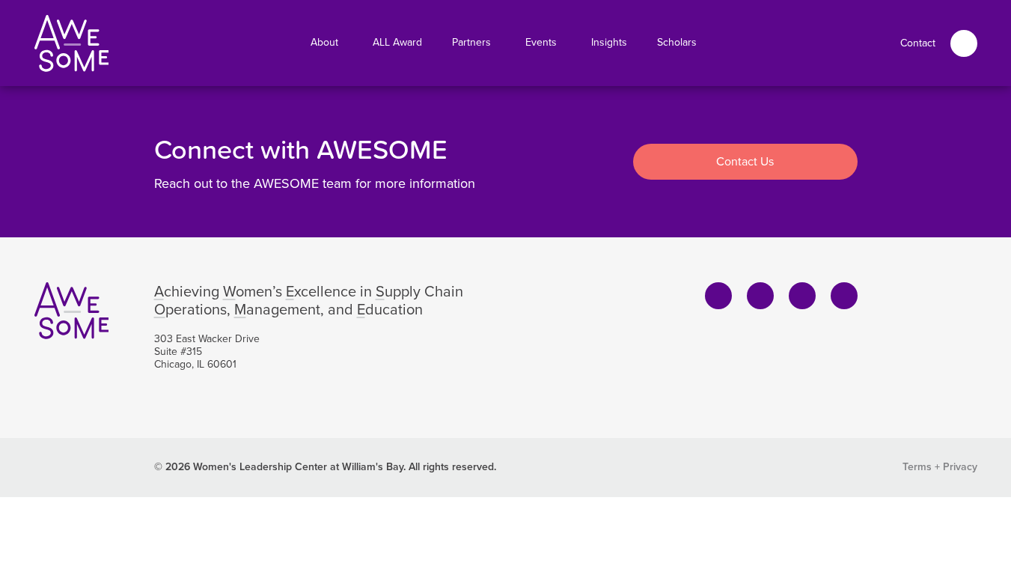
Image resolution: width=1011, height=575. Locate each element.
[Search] (963, 43)
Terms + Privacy (939, 467)
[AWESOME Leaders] (71, 43)
